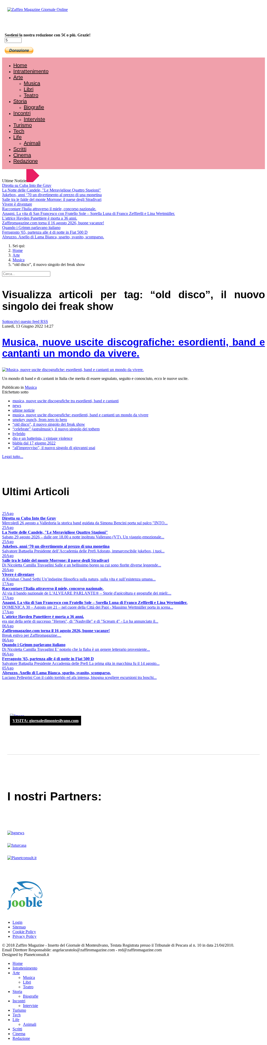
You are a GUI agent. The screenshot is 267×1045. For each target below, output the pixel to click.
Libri (28, 89)
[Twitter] (23, 23)
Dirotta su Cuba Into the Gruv (26, 185)
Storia (20, 101)
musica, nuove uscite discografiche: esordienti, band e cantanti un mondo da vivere (80, 415)
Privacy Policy (25, 936)
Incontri (22, 113)
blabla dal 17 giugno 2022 (34, 443)
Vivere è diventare (17, 204)
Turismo (22, 125)
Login (17, 922)
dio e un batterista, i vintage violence (42, 438)
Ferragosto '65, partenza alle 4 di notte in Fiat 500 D (45, 232)
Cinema (22, 155)
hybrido (19, 433)
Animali (32, 143)
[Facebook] (17, 23)
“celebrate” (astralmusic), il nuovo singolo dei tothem (56, 429)
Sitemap (19, 927)
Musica (32, 83)
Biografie (34, 107)
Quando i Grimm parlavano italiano (31, 227)
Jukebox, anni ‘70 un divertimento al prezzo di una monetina (52, 195)
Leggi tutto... (12, 456)
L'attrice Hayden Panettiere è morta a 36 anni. (39, 218)
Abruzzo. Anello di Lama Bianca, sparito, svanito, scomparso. (53, 237)
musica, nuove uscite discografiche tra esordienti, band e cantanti (66, 401)
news (17, 405)
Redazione (25, 161)
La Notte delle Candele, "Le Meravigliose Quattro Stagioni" (51, 190)
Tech (18, 131)
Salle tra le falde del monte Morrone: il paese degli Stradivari (51, 199)
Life (17, 137)
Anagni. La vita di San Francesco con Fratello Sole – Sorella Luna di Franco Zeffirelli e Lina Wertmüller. (88, 213)
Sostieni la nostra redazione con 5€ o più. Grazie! (47, 35)
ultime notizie (24, 410)
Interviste (34, 119)
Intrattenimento (30, 71)
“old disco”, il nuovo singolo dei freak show (49, 424)
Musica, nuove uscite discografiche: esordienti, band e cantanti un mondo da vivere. (133, 348)
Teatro (31, 95)
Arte (18, 77)
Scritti (19, 149)
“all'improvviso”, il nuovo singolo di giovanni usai (54, 447)
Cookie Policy (24, 931)
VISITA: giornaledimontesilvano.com (45, 720)
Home (20, 65)
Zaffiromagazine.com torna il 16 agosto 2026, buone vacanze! (53, 223)
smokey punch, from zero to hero (40, 419)
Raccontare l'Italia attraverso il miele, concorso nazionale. (49, 209)
